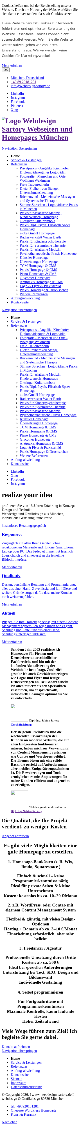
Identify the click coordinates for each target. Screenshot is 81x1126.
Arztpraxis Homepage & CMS (41, 443)
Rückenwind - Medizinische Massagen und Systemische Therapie (47, 360)
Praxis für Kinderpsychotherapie (43, 403)
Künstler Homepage (34, 419)
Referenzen (19, 326)
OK (6, 70)
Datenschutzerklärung (26, 1087)
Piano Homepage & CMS (38, 435)
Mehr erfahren (12, 65)
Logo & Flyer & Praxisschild (40, 447)
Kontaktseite (20, 464)
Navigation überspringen (19, 148)
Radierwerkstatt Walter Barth (40, 399)
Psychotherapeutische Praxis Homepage (48, 415)
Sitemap (16, 1079)
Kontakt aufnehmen (16, 1047)
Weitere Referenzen (34, 456)
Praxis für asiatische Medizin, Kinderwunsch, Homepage (40, 376)
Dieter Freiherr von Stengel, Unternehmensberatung (39, 352)
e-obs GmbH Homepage (37, 395)
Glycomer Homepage (35, 439)
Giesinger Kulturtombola (37, 382)
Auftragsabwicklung (25, 460)
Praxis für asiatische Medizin (40, 411)
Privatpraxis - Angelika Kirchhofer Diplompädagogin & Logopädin (44, 332)
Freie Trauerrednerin (34, 346)
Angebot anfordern (15, 836)
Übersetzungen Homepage (39, 423)
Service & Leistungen (26, 322)
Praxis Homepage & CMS (38, 431)
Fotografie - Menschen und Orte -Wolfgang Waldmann (44, 340)
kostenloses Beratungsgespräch (24, 525)
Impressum (18, 1083)
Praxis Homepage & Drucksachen (44, 451)
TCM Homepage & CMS (38, 427)
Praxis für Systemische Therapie (42, 407)
